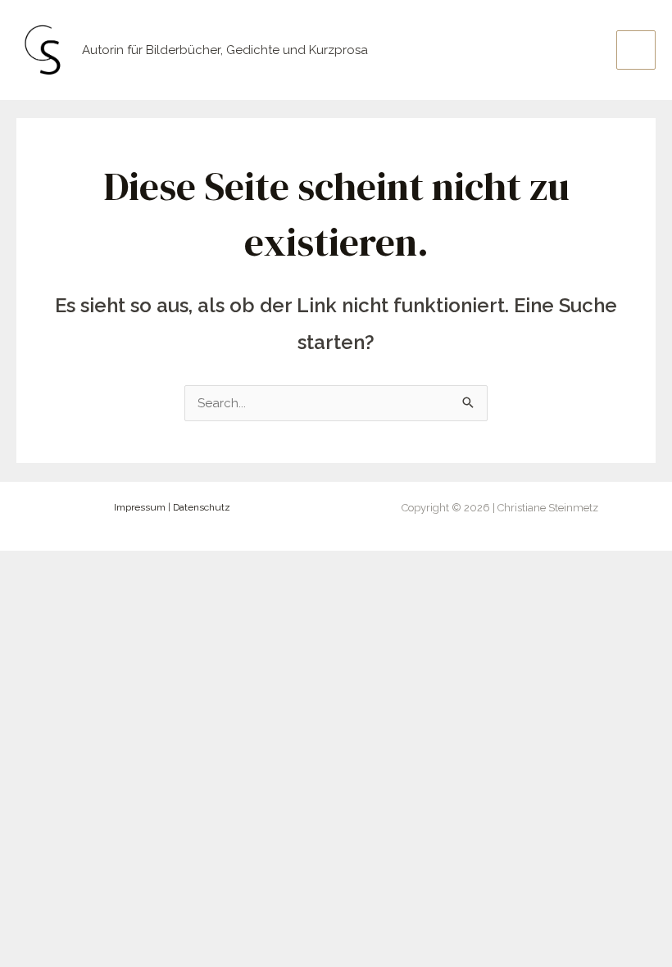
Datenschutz (201, 507)
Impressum (140, 507)
